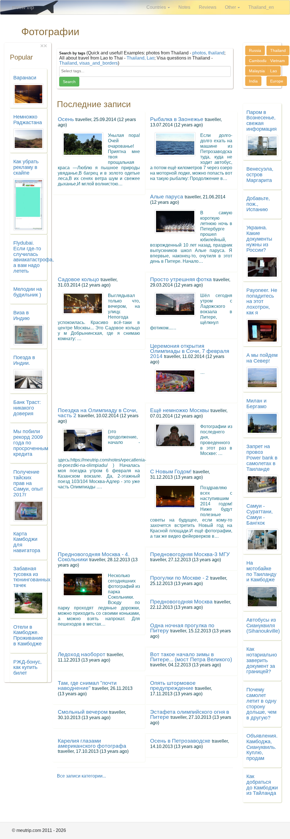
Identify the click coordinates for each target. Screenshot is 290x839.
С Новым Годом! (170, 471)
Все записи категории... (81, 776)
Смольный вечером (83, 712)
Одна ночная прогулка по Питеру (182, 628)
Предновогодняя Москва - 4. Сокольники (93, 556)
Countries (156, 7)
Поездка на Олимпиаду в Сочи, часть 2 (97, 412)
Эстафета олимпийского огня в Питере (189, 714)
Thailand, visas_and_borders (88, 63)
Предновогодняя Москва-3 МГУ (190, 554)
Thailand (278, 50)
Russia (255, 50)
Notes (184, 7)
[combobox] (145, 71)
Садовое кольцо (78, 279)
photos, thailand (208, 52)
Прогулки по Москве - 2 (179, 578)
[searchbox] (145, 70)
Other (231, 7)
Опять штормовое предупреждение (173, 685)
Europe (276, 81)
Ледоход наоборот (81, 654)
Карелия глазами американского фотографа (92, 743)
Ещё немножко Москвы (179, 410)
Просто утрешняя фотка (181, 279)
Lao (273, 71)
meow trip (23, 7)
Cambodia (258, 60)
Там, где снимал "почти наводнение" (87, 685)
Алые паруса (166, 197)
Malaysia (257, 71)
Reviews (207, 7)
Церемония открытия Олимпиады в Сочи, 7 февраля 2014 (189, 351)
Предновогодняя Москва (181, 602)
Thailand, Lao (140, 58)
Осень (66, 119)
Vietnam (277, 60)
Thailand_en (261, 7)
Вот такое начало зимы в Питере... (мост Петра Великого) (191, 656)
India (253, 81)
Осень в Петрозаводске (180, 741)
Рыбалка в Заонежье (176, 119)
